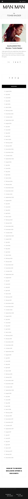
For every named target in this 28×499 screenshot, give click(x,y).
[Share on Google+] (18, 62)
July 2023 (8, 203)
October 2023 (9, 194)
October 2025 (9, 117)
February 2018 (9, 412)
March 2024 (8, 178)
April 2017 (8, 444)
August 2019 (8, 354)
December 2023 (10, 187)
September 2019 (10, 351)
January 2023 (9, 223)
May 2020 (8, 325)
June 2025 (8, 129)
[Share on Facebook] (13, 62)
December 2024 (10, 149)
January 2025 (9, 145)
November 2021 (9, 268)
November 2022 (9, 229)
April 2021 (8, 290)
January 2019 (9, 377)
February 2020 (9, 335)
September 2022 (10, 235)
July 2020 (8, 319)
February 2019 (9, 374)
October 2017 (9, 425)
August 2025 (8, 123)
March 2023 (8, 216)
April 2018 (8, 406)
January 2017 (8, 454)
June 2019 (8, 361)
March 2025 (8, 139)
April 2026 (8, 104)
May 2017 (8, 441)
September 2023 (10, 197)
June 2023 (8, 207)
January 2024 (9, 184)
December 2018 (9, 380)
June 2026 (8, 97)
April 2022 (8, 252)
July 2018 (8, 396)
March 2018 (8, 409)
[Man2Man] (14, 6)
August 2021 (8, 277)
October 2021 (9, 271)
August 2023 (8, 200)
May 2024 (8, 171)
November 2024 (9, 152)
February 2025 (9, 142)
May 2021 (8, 287)
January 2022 (9, 261)
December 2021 (9, 264)
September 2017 (10, 428)
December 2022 (9, 226)
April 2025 (8, 136)
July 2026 (8, 94)
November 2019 (9, 345)
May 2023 (8, 210)
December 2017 (9, 419)
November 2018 (9, 383)
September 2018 (10, 390)
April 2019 (8, 367)
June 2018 (8, 399)
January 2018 (9, 415)
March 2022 (8, 255)
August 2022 (8, 239)
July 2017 (8, 435)
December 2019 (9, 341)
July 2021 (8, 280)
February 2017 (9, 451)
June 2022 (8, 245)
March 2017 (8, 448)
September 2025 (10, 120)
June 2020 (8, 322)
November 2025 (9, 113)
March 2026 (8, 107)
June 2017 (8, 438)
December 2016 (9, 457)
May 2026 (8, 100)
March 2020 (8, 332)
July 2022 (8, 242)
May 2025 (8, 133)
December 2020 (10, 303)
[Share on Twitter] (15, 62)
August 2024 (8, 162)
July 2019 (8, 358)
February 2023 (9, 219)
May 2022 (8, 248)
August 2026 (8, 91)
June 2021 (8, 284)
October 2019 (9, 348)
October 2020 (9, 309)
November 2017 (9, 422)
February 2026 (9, 110)
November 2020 (9, 306)
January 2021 (8, 300)
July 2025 (8, 126)
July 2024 (8, 165)
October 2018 (9, 387)
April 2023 (8, 213)
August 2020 (8, 316)
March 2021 (8, 293)
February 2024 (9, 181)
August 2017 (8, 431)
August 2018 (8, 393)
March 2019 (8, 370)
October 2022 (9, 232)
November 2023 (9, 190)
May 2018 (8, 403)
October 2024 (9, 155)
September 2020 (10, 313)
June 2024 (8, 168)
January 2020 (9, 338)
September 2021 (10, 274)
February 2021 (9, 297)
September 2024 (10, 158)
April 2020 (8, 329)
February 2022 (9, 258)
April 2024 (8, 174)
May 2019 (8, 364)
